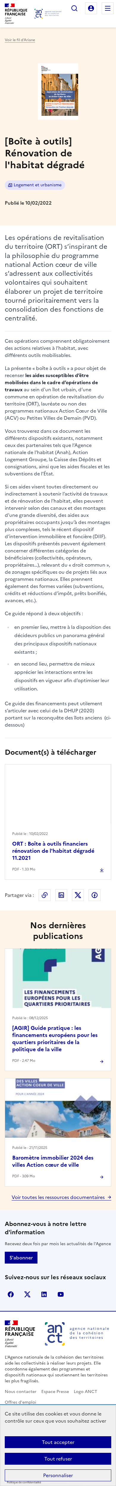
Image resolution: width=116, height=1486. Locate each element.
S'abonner (21, 1257)
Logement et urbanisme (38, 185)
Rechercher (74, 8)
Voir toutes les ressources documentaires (58, 1197)
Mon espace (91, 8)
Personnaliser (58, 1475)
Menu (108, 8)
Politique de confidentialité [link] (24, 1483)
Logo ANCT (85, 1392)
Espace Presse (55, 1392)
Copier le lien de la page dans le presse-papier (45, 895)
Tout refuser (58, 1458)
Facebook (95, 895)
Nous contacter (21, 1392)
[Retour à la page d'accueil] (48, 13)
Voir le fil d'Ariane (20, 40)
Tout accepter (58, 1442)
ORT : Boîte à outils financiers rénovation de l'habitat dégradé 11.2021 (53, 851)
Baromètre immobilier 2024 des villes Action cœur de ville (52, 1161)
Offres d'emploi (20, 1402)
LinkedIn (61, 895)
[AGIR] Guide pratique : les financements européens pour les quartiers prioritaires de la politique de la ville (55, 1038)
